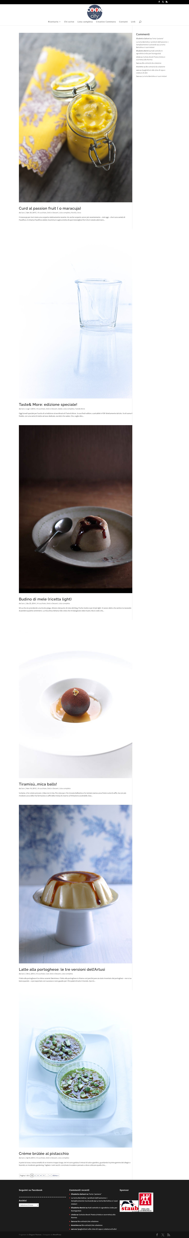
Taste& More (80, 409)
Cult (47, 974)
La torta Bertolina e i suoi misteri (154, 76)
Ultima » (55, 1175)
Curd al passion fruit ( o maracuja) (50, 208)
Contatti (123, 22)
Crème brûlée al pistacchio (44, 1153)
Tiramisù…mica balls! (38, 784)
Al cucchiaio (42, 212)
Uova (79, 212)
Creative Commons (106, 22)
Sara (23, 212)
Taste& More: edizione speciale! (48, 404)
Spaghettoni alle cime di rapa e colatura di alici (97, 1229)
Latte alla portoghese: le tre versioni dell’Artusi (62, 969)
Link (133, 22)
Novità (73, 212)
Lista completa (85, 22)
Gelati (60, 409)
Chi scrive (69, 22)
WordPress (57, 1235)
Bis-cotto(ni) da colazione (151, 63)
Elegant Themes (35, 1235)
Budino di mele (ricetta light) (45, 599)
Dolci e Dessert (52, 212)
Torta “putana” (158, 38)
